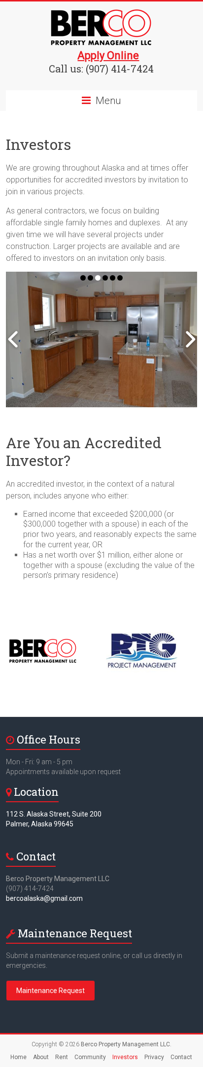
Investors (125, 1057)
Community (90, 1057)
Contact (181, 1057)
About (41, 1057)
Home (18, 1057)
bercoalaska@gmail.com (44, 898)
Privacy (154, 1057)
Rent (61, 1057)
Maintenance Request (50, 991)
